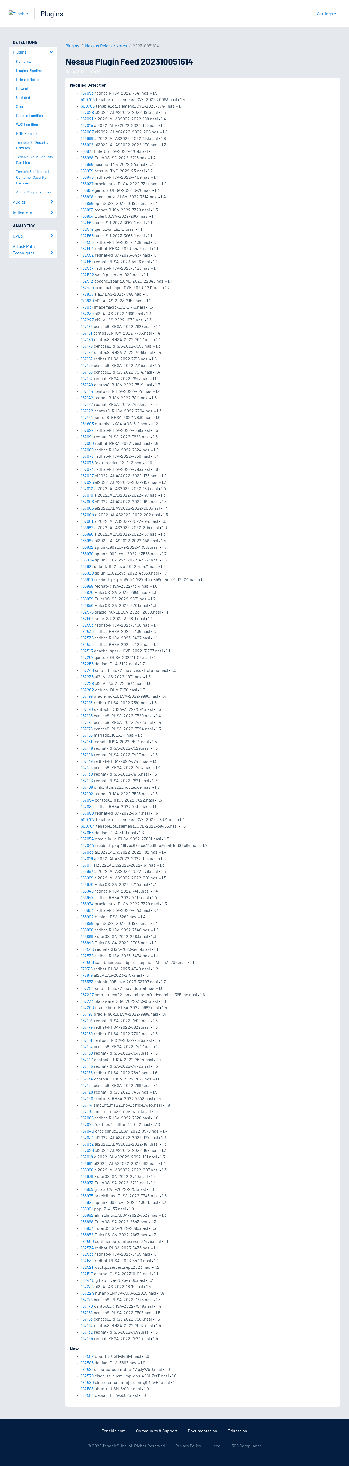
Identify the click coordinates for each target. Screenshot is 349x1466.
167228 (87, 683)
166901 (87, 1208)
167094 (87, 799)
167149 (87, 384)
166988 (87, 1169)
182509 (87, 962)
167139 (87, 761)
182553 (87, 624)
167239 (87, 313)
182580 (87, 1382)
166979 (87, 1176)
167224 (87, 1292)
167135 (87, 767)
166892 (87, 1215)
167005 (87, 508)
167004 (87, 514)
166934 (87, 903)
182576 (87, 611)
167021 (87, 118)
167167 (87, 358)
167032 (87, 1143)
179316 (87, 968)
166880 (87, 929)
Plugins (52, 13)
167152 (87, 378)
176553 (87, 981)
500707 (88, 819)
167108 (87, 787)
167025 (87, 482)
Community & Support (157, 1430)
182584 (87, 1395)
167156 (87, 734)
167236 (87, 1286)
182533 (87, 1253)
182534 (87, 1247)
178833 (87, 293)
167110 (86, 1111)
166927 (87, 183)
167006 (87, 501)
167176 (87, 728)
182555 (87, 242)
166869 (87, 936)
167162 (87, 1325)
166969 (87, 1189)
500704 (88, 825)
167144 (87, 391)
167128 (87, 1091)
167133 (87, 1085)
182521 (87, 1267)
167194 (87, 1020)
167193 (87, 702)
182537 (87, 268)
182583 (87, 1388)
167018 (87, 1156)
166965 (87, 164)
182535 (87, 644)
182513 (87, 650)
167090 (87, 443)
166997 (87, 871)
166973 (87, 1182)
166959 (87, 170)
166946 (87, 177)
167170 (87, 1306)
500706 (88, 99)
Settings (325, 13)
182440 (87, 1280)
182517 (87, 1273)
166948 (87, 890)
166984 (87, 540)
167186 (87, 326)
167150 (87, 1052)
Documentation (202, 1430)
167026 (87, 1150)
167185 (87, 715)
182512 (87, 280)
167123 (87, 780)
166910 (87, 579)
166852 (87, 1234)
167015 (87, 125)
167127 (87, 404)
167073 (87, 469)
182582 (87, 1356)
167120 (87, 1098)
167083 (87, 806)
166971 (87, 151)
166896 (87, 203)
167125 (87, 1338)
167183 (87, 722)
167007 (87, 131)
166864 (87, 215)
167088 (87, 449)
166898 (87, 196)
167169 (87, 1033)
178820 (87, 300)
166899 (87, 923)
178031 (87, 306)
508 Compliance (247, 1445)
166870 (87, 592)
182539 (87, 631)
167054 (87, 838)
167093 (87, 92)
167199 (87, 696)
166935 (87, 1195)
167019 (87, 858)
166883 (87, 209)
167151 (86, 741)
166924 (87, 559)
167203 (87, 1007)
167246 (87, 670)
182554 (87, 248)
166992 (87, 144)
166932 (87, 547)
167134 (87, 1078)
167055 (87, 832)
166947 (87, 897)
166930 (87, 553)
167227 (87, 319)
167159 (87, 365)
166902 (87, 916)
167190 (87, 709)
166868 (87, 1221)
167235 (87, 676)
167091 (87, 436)
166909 (87, 190)
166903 (87, 910)
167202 (87, 689)
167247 (87, 994)
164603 (87, 423)
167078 (87, 456)
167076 (87, 462)
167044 (87, 845)
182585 (87, 1362)
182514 (87, 229)
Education (237, 1430)
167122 (87, 410)
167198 (87, 1013)
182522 (87, 274)
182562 (87, 618)
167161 (86, 1040)
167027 (87, 475)
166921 (87, 566)
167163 (87, 1318)
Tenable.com (114, 1430)
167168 (87, 1312)
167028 (87, 112)
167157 (87, 1046)
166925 (87, 1202)
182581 (87, 1369)
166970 (87, 884)
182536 (87, 637)
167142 (87, 397)
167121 (86, 417)
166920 (87, 572)
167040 (87, 1130)
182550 (87, 1241)
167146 (87, 754)
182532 (87, 1260)
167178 (87, 1299)
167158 (87, 371)
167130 (87, 773)
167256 (87, 663)
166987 (87, 527)
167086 (87, 1117)
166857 (87, 1228)
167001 (87, 521)
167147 (87, 1059)
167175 (87, 345)
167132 (87, 1331)
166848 (87, 942)
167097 (87, 430)
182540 (87, 949)
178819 (87, 975)
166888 (87, 585)
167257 (87, 657)
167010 (87, 494)
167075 (87, 1124)
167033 (87, 851)
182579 (87, 1375)
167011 (86, 864)
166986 (87, 533)
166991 (87, 1163)
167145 (87, 1066)
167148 (87, 748)
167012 (87, 488)
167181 (86, 332)
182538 (87, 955)
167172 (87, 352)
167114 (86, 1104)
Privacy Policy (188, 1445)
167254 (87, 988)
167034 (87, 1137)
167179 (87, 1027)
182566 (87, 235)
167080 (87, 812)
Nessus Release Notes (106, 45)
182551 (87, 261)
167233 (87, 1001)
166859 (87, 598)
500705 (88, 105)
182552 (87, 254)
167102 (87, 793)
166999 (87, 138)
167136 (87, 1072)
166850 (87, 605)
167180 (87, 339)
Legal (216, 1445)
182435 (87, 287)
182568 (87, 222)
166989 (87, 877)
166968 (87, 157)
